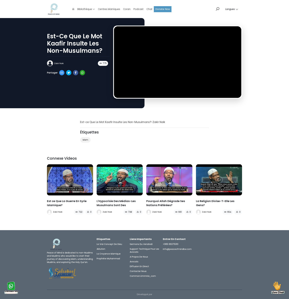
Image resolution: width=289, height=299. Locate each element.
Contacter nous (138, 271)
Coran (127, 9)
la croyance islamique (109, 253)
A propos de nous (139, 256)
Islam (85, 139)
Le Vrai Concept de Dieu (109, 244)
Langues (230, 9)
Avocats (134, 261)
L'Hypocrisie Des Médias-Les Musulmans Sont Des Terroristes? (116, 205)
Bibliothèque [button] (85, 9)
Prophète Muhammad (108, 258)
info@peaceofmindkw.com (177, 249)
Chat (149, 9)
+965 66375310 (170, 244)
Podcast (138, 9)
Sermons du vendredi (141, 244)
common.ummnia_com (143, 276)
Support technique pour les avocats (144, 250)
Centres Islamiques (109, 9)
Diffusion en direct (139, 266)
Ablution (101, 248)
